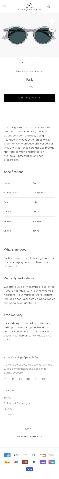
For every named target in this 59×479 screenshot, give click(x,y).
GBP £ (28, 429)
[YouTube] (28, 379)
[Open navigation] (4, 6)
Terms (7, 397)
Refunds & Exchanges (17, 403)
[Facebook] (5, 379)
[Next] (42, 62)
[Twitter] (13, 379)
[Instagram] (20, 379)
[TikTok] (36, 379)
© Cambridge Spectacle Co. (29, 436)
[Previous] (16, 62)
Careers (9, 414)
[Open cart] (54, 6)
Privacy (8, 409)
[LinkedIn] (43, 379)
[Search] (48, 6)
